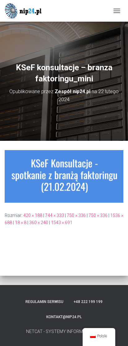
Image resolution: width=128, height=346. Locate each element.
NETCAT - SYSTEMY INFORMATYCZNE (64, 331)
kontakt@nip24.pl (64, 317)
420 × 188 (32, 215)
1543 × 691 (61, 222)
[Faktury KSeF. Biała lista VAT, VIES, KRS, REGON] (26, 11)
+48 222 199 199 (88, 302)
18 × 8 (20, 222)
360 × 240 (38, 222)
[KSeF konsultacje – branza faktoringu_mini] (64, 176)
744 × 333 (54, 215)
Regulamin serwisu (44, 302)
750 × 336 (76, 215)
